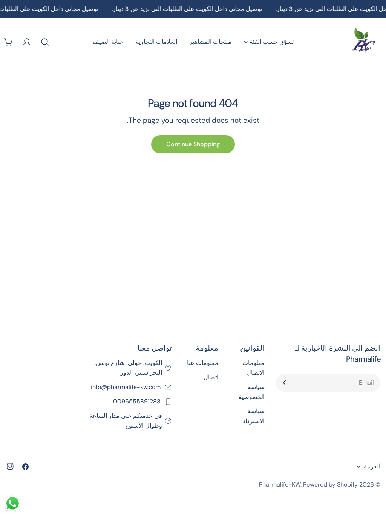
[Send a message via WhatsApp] (12, 503)
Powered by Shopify (330, 484)
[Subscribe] (285, 383)
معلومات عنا (202, 363)
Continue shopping (193, 144)
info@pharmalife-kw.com (126, 387)
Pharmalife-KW (279, 484)
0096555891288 (137, 401)
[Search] (44, 41)
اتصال (211, 377)
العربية (372, 466)
